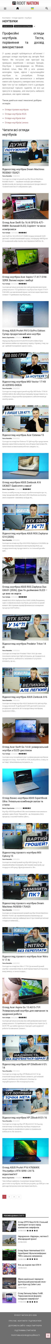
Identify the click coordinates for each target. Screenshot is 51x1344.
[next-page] (19, 1197)
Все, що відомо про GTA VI (29, 1265)
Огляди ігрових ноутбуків (17, 109)
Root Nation (6, 18)
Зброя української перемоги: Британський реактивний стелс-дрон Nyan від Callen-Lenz (32, 1282)
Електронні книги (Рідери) (23, 26)
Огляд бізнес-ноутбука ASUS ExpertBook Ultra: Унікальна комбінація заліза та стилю (24, 801)
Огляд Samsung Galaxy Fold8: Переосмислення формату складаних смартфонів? (30, 1296)
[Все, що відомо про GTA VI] (9, 1269)
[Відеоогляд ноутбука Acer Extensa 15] (25, 419)
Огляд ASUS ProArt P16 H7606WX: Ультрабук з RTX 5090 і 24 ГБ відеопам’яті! (21, 1171)
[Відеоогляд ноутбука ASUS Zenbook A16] (25, 681)
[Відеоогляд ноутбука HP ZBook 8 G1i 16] (25, 1101)
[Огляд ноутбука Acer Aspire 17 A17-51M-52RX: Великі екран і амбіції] (25, 261)
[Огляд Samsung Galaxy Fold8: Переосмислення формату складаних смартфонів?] (9, 1297)
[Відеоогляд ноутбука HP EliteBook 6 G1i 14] (25, 1048)
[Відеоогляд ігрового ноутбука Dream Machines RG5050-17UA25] (25, 887)
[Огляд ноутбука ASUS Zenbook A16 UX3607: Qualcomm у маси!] (25, 466)
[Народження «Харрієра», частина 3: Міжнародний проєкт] (9, 1240)
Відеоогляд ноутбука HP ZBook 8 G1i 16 (24, 1117)
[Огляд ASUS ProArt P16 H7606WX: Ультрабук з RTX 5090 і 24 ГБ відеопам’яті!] (25, 1151)
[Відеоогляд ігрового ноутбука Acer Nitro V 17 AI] (25, 940)
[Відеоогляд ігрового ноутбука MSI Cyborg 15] (25, 836)
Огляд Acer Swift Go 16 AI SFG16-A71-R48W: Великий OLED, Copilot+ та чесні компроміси (24, 226)
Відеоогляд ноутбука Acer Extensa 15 (23, 435)
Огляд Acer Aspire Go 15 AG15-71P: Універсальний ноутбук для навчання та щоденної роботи (25, 1011)
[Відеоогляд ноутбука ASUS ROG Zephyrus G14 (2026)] (25, 517)
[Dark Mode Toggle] (48, 1335)
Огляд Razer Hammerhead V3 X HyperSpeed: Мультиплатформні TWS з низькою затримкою (32, 1253)
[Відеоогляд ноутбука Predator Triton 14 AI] (25, 627)
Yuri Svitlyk (6, 233)
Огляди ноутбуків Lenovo (16, 122)
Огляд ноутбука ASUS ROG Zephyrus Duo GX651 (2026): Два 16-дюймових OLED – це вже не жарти (24, 590)
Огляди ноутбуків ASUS (15, 114)
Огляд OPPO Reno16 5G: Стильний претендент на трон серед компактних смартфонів (33, 1225)
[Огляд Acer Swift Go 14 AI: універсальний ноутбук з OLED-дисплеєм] (25, 730)
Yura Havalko (7, 176)
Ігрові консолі (7, 26)
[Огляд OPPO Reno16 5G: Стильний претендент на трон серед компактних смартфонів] (9, 1226)
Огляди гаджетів (17, 18)
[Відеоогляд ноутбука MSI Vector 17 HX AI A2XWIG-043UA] (25, 365)
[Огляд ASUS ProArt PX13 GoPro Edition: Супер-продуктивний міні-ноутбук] (25, 314)
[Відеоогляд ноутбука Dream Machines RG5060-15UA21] (25, 153)
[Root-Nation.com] (25, 3)
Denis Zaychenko (8, 337)
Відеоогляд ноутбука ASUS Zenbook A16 (24, 697)
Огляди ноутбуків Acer (15, 118)
